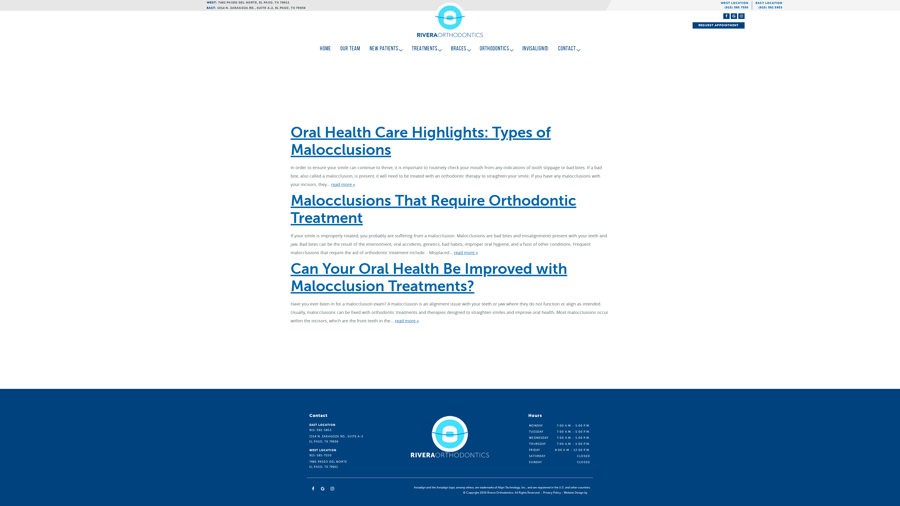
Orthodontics (494, 48)
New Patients (384, 48)
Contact (567, 48)
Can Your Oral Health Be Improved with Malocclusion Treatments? (429, 277)
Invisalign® (535, 48)
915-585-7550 (320, 455)
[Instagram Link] (741, 16)
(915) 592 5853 (770, 7)
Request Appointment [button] (718, 25)
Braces (458, 48)
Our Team (350, 48)
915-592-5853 (320, 430)
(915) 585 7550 (736, 7)
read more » (343, 184)
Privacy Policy (552, 492)
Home (325, 48)
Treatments (425, 48)
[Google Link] (322, 488)
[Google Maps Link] (734, 16)
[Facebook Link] (726, 16)
